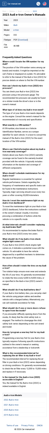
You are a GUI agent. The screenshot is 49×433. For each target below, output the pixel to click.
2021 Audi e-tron (11, 405)
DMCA (39, 425)
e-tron (16, 30)
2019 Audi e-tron (11, 415)
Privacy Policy (27, 425)
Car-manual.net (14, 4)
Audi (15, 25)
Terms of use (12, 425)
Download (22, 40)
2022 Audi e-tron (11, 400)
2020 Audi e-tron (11, 410)
